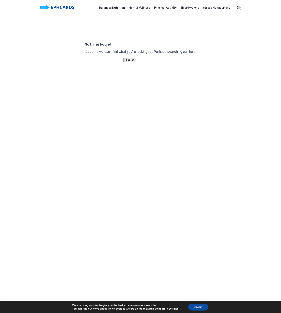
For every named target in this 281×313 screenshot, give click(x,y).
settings (174, 309)
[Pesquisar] (239, 7)
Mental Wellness (139, 7)
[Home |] (63, 7)
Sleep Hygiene (189, 7)
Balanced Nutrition (112, 7)
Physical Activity (165, 7)
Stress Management (216, 7)
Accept (198, 307)
